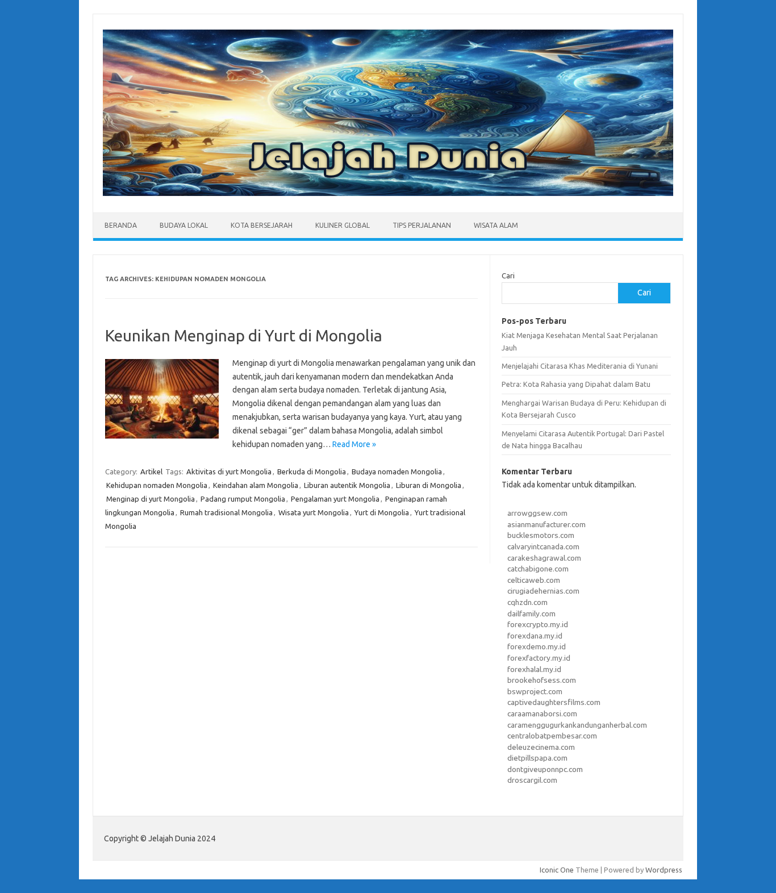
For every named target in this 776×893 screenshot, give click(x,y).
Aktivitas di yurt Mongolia (229, 471)
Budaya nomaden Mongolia (397, 471)
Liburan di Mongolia (428, 485)
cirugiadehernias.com (543, 590)
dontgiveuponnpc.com (545, 769)
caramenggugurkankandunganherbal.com (577, 724)
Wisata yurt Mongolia (313, 512)
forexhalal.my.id (534, 669)
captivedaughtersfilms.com (553, 702)
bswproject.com (534, 691)
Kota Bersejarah (262, 225)
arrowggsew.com (537, 513)
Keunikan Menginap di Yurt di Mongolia (243, 335)
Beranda (121, 225)
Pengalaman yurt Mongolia (335, 499)
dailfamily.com (531, 613)
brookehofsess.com (541, 680)
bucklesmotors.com (540, 535)
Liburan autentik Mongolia (347, 485)
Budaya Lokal (184, 225)
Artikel (151, 471)
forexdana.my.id (534, 635)
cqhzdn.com (527, 602)
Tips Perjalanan (422, 225)
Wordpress (663, 870)
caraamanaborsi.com (542, 713)
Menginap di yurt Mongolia (150, 499)
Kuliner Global (342, 225)
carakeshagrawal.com (544, 557)
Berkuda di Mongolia (311, 471)
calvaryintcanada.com (543, 546)
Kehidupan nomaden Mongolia (156, 485)
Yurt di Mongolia (381, 512)
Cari (508, 275)
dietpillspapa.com (537, 757)
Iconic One (557, 870)
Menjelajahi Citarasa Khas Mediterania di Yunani (580, 366)
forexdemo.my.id (536, 646)
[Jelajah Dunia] (388, 193)
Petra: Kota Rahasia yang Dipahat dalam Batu (576, 384)
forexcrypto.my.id (537, 624)
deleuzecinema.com (541, 747)
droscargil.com (532, 779)
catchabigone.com (538, 568)
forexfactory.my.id (538, 657)
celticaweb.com (533, 580)
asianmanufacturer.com (546, 524)
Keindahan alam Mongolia (255, 485)
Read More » (354, 444)
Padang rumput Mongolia (243, 499)
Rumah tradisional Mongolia (226, 512)
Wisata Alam (496, 225)
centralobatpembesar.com (552, 735)
